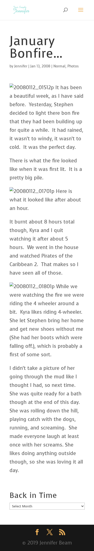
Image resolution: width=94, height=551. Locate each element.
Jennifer (20, 66)
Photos (73, 66)
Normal (59, 66)
